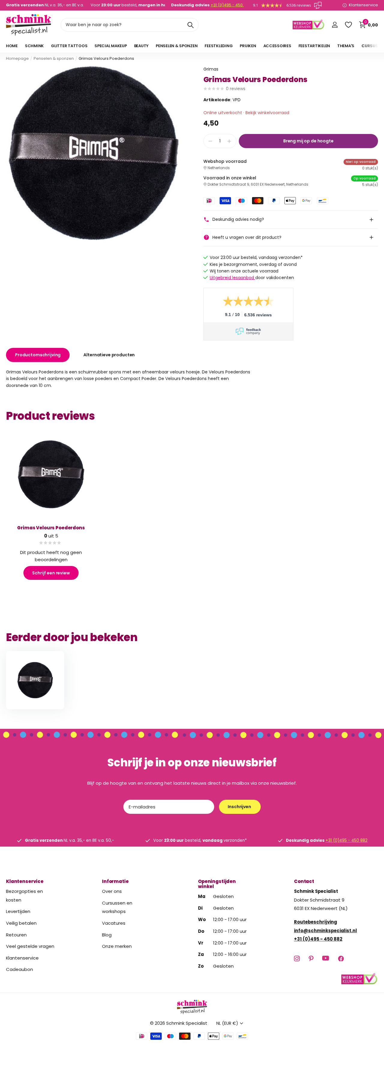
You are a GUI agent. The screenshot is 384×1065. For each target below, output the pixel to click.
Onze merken (117, 946)
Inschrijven (240, 807)
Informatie (115, 881)
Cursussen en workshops (117, 907)
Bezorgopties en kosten (24, 895)
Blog (107, 935)
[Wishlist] (348, 25)
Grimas (210, 69)
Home (12, 46)
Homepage (17, 58)
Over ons (112, 891)
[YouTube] (325, 958)
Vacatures (113, 923)
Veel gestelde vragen (30, 946)
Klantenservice (25, 881)
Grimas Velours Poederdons (51, 528)
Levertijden (18, 911)
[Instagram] (297, 958)
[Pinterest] (311, 958)
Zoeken (190, 25)
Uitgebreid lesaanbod (232, 278)
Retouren (16, 935)
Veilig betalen (21, 923)
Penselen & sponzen (54, 58)
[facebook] (341, 958)
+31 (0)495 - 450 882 (231, 5)
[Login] (335, 25)
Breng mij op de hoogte (308, 141)
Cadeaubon (19, 969)
